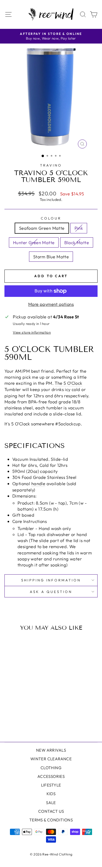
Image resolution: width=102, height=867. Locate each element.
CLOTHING (51, 767)
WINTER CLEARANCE (51, 758)
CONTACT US (51, 811)
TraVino (51, 165)
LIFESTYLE (51, 785)
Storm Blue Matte (51, 256)
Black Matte (76, 242)
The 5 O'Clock (68, 383)
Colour (51, 218)
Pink (79, 228)
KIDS (51, 793)
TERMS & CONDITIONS (51, 819)
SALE (51, 802)
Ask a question (51, 592)
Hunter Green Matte (33, 242)
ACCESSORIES (51, 776)
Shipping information (51, 580)
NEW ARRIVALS (51, 750)
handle (38, 483)
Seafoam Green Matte (42, 228)
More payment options (51, 304)
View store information (32, 332)
